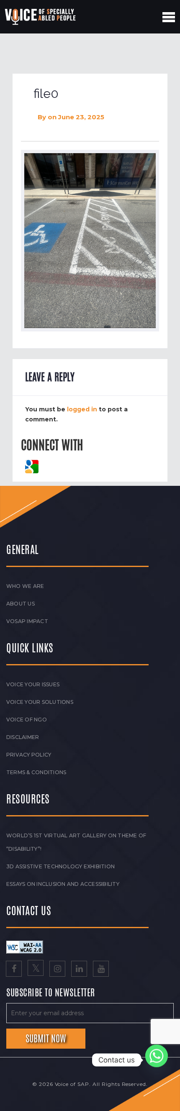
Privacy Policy (28, 755)
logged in (82, 409)
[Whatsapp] (156, 1060)
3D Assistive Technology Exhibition (60, 866)
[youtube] (101, 969)
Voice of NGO (26, 719)
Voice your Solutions (39, 702)
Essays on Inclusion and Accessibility (62, 884)
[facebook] (14, 969)
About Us (20, 603)
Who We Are (25, 586)
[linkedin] (79, 969)
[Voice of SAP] (40, 16)
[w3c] (24, 947)
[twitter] (36, 969)
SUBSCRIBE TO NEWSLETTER (50, 993)
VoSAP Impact (27, 621)
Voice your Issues (32, 684)
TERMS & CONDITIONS (36, 772)
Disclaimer (22, 737)
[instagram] (57, 969)
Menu (168, 17)
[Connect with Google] (32, 466)
